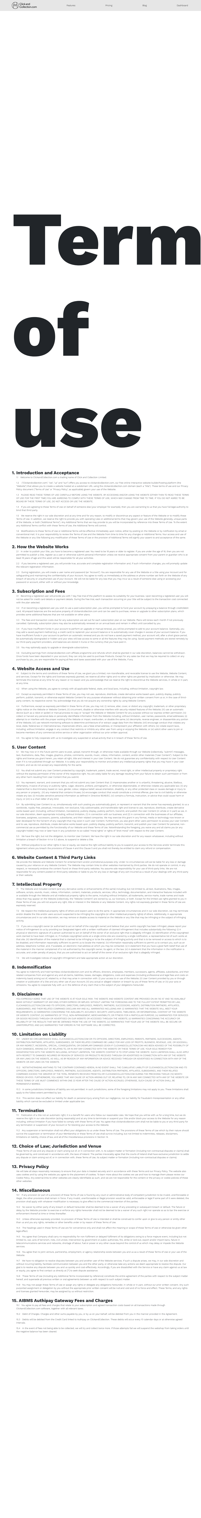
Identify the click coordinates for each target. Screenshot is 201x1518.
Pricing (108, 5)
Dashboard (182, 5)
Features (71, 5)
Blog (144, 5)
